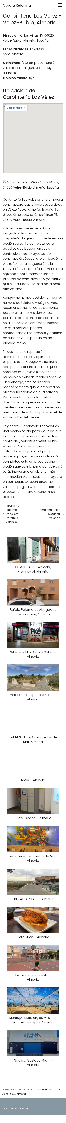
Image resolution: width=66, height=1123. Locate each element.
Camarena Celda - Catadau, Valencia (48, 514)
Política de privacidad (17, 1108)
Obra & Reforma (17, 5)
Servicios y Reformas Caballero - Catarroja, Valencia (13, 514)
